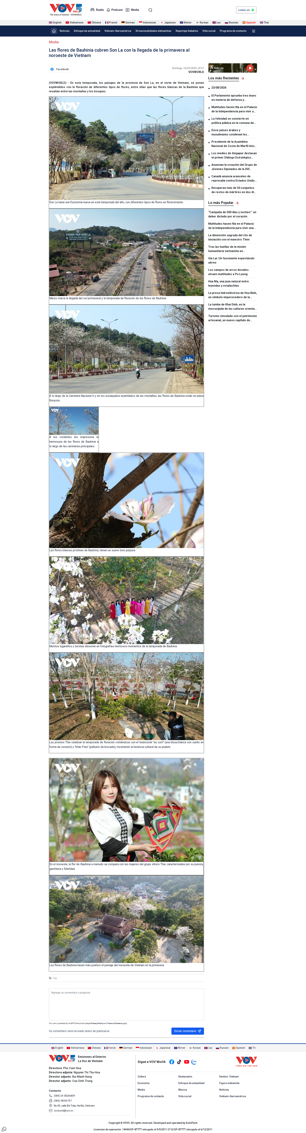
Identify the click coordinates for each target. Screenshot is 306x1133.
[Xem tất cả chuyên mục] (253, 31)
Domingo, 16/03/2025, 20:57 (188, 68)
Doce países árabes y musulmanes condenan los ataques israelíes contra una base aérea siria (234, 132)
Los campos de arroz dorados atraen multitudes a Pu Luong (228, 272)
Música (182, 1089)
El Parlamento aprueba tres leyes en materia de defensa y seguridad (233, 98)
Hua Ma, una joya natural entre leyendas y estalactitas (228, 283)
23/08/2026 (218, 87)
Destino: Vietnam (229, 1076)
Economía (143, 1083)
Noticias (65, 30)
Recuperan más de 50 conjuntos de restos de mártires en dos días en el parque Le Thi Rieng (234, 190)
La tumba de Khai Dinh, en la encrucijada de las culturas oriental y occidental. (231, 307)
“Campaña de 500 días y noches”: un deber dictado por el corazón (232, 214)
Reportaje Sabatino (187, 30)
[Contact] (3, 1129)
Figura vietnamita (229, 1083)
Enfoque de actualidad (87, 30)
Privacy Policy (97, 1023)
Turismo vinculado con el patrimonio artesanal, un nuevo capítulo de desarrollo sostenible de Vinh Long (232, 318)
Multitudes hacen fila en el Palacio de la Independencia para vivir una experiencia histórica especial (234, 109)
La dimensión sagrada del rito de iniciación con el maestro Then (230, 237)
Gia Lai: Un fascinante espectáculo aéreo (231, 260)
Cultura (142, 1076)
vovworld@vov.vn (63, 1110)
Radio (100, 9)
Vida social (209, 30)
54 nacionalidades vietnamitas (153, 30)
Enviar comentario (185, 1031)
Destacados (185, 1076)
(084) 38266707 (63, 1100)
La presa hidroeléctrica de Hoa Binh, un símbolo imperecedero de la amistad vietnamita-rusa (232, 295)
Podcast (117, 9)
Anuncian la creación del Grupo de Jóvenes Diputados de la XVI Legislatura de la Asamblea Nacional (234, 167)
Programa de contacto (233, 30)
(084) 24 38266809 (64, 1095)
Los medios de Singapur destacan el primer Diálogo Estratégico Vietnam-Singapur (234, 156)
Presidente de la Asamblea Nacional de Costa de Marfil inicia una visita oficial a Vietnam (233, 144)
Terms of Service (114, 1023)
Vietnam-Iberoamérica (117, 30)
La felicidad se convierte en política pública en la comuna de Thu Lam (232, 121)
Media (135, 9)
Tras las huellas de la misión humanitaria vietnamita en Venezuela (227, 249)
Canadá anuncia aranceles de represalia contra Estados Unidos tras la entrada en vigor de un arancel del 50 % (233, 179)
